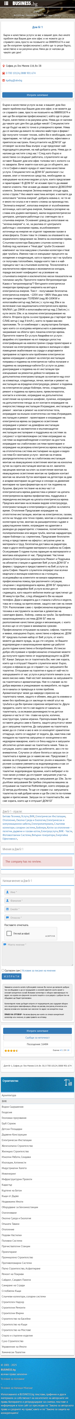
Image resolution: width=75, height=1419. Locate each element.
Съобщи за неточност (37, 1037)
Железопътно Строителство (17, 1145)
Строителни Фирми (13, 1313)
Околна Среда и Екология (31, 820)
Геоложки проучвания (14, 1117)
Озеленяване (9, 1212)
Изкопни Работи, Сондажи (16, 1157)
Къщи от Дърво (10, 1196)
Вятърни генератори (43, 835)
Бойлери (41, 827)
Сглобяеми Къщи (11, 1291)
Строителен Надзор (13, 1302)
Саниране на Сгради (13, 1285)
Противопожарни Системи (17, 1263)
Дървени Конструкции (14, 1134)
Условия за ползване (12, 1378)
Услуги (25, 816)
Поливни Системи (12, 1240)
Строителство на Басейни (16, 1318)
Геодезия (7, 1112)
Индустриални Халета (14, 1168)
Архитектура (9, 1095)
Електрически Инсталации (50, 816)
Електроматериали (42, 823)
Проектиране (9, 1251)
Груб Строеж (9, 1123)
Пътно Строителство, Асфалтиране (21, 1268)
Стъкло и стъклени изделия (17, 1335)
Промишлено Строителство (17, 1257)
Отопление (9, 820)
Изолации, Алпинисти (14, 1162)
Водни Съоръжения (12, 1106)
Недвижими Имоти (12, 1201)
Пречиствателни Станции (16, 1246)
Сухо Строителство (12, 1341)
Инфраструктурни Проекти (17, 1179)
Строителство (10, 1081)
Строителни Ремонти (13, 1307)
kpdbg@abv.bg (14, 80)
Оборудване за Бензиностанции (20, 1207)
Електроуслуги (49, 831)
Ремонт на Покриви (13, 1274)
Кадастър (7, 1184)
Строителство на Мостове (16, 1330)
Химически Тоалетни (13, 1352)
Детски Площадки (12, 1129)
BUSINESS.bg (8, 1369)
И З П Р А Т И (11, 976)
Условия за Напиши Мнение (17, 1387)
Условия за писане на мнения (38, 970)
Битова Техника (11, 816)
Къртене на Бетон (12, 1190)
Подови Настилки (12, 1235)
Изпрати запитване (37, 95)
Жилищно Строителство (15, 1151)
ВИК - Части (65, 831)
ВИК (32, 816)
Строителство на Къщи (14, 1324)
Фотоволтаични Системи (17, 835)
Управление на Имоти (14, 1346)
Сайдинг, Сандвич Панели (16, 1279)
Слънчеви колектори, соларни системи (24, 1296)
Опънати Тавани (10, 1223)
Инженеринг (9, 1173)
